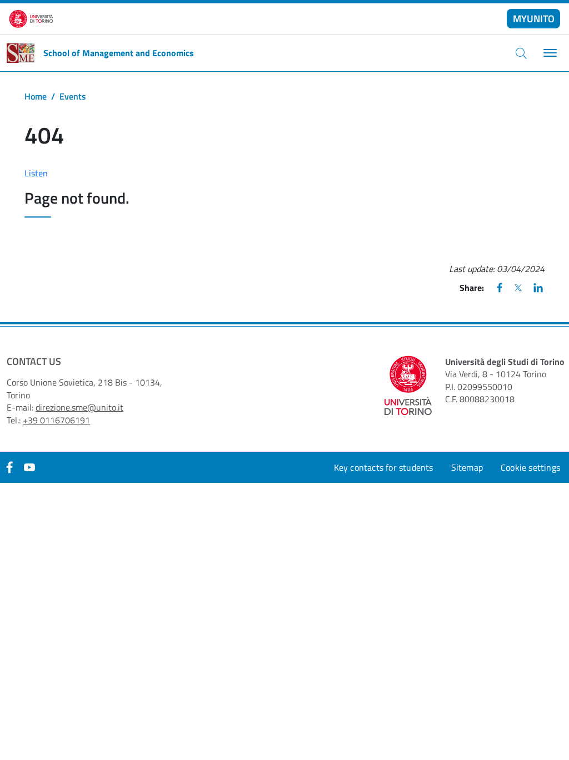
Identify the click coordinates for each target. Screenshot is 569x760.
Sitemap (467, 467)
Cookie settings (530, 467)
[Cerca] (521, 53)
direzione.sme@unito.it (79, 407)
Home (35, 96)
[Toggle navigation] (548, 53)
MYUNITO (534, 18)
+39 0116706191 (56, 420)
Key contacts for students (383, 467)
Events (72, 96)
